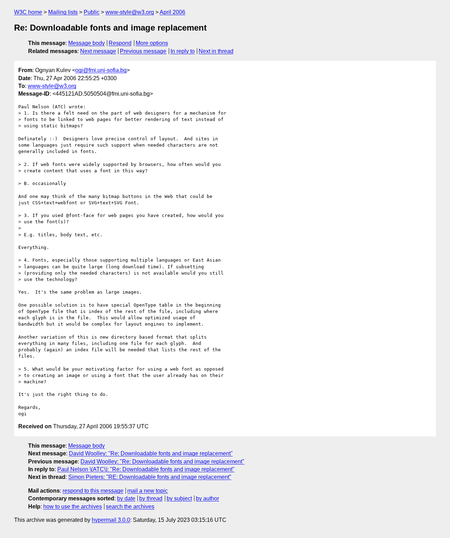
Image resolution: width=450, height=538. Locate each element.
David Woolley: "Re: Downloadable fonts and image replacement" (151, 453)
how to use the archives (72, 507)
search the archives (130, 507)
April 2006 (172, 12)
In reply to (183, 51)
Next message (98, 51)
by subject (179, 498)
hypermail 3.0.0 (111, 520)
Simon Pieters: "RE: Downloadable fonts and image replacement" (149, 477)
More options (152, 43)
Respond (120, 43)
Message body (86, 43)
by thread (150, 498)
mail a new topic (147, 491)
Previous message (143, 51)
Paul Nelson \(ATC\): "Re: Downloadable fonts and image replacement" (145, 469)
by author (207, 498)
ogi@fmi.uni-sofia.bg (101, 70)
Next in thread (216, 51)
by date (126, 498)
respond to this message (93, 491)
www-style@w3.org (129, 12)
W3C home (28, 12)
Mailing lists (63, 12)
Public (91, 12)
